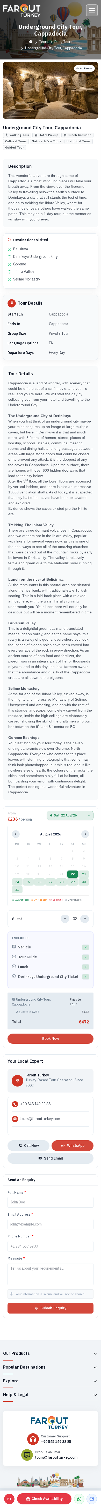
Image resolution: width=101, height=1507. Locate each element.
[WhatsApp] (79, 1499)
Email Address (20, 1214)
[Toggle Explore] (95, 1381)
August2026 (50, 834)
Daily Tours (63, 41)
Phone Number (20, 1236)
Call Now (31, 1145)
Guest (17, 918)
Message (16, 1258)
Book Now (50, 1038)
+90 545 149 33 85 (35, 1104)
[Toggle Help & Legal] (95, 1395)
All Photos (86, 68)
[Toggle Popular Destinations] (95, 1367)
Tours (43, 41)
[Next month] (85, 834)
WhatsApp (75, 1145)
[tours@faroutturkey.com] (91, 1499)
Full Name (17, 1192)
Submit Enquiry (53, 1308)
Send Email (53, 1158)
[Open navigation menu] (92, 10)
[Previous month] (16, 834)
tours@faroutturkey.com (40, 1118)
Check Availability (47, 1498)
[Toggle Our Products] (95, 1353)
